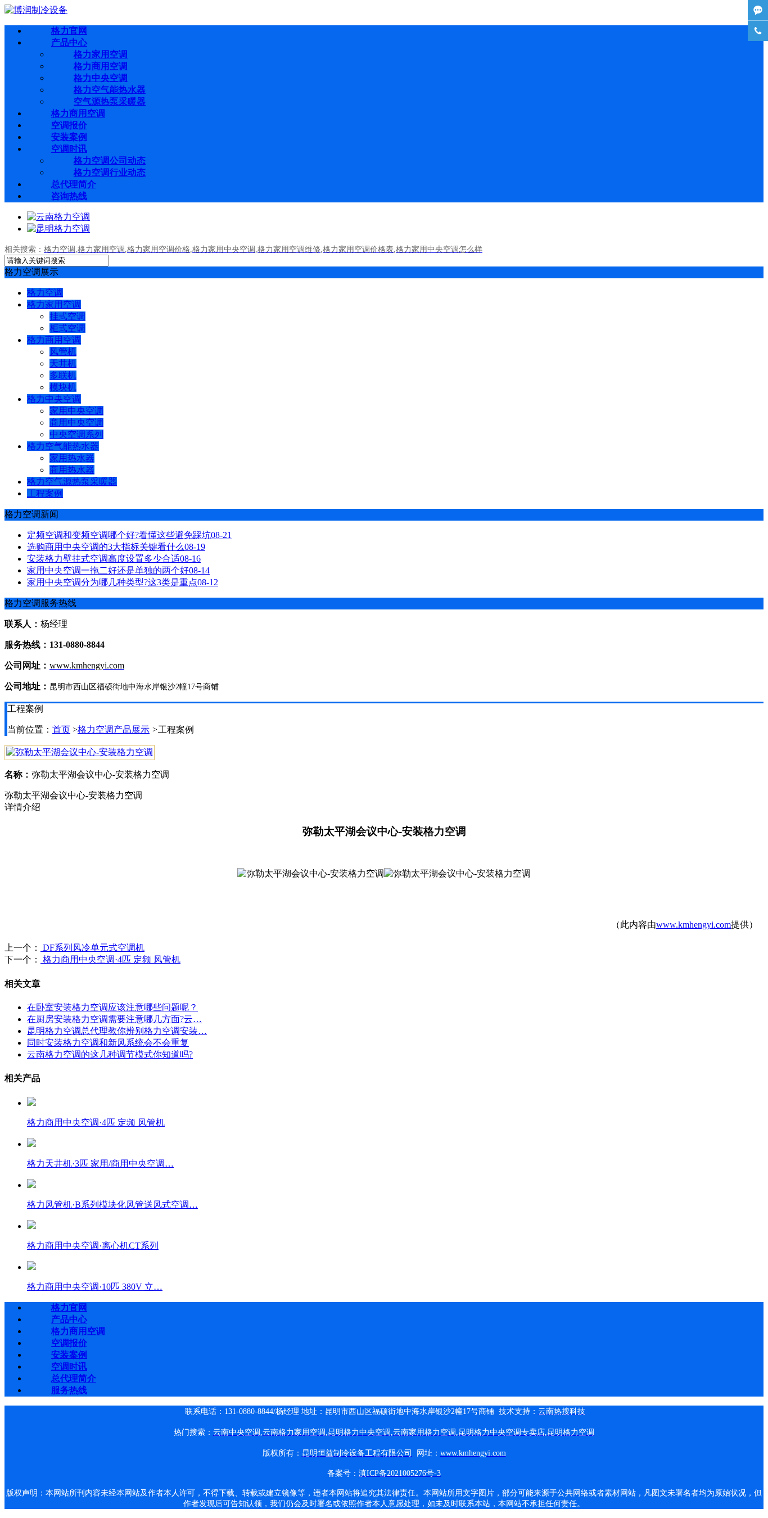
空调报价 (69, 125)
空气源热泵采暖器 (110, 101)
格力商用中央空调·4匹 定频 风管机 (110, 959)
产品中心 (69, 42)
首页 (61, 729)
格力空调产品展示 (114, 729)
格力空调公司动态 (110, 160)
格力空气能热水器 (110, 89)
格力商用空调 (101, 66)
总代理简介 (73, 184)
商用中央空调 (76, 422)
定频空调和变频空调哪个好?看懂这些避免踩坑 (129, 535)
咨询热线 (69, 196)
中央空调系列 (76, 434)
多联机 (62, 375)
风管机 (62, 351)
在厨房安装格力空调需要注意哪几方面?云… (114, 1019)
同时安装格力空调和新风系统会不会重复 (108, 1042)
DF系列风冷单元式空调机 (92, 947)
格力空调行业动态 (110, 172)
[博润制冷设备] (35, 10)
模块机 (62, 387)
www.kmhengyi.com (693, 924)
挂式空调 (67, 316)
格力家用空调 (101, 54)
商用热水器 (71, 470)
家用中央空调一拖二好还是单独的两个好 (118, 570)
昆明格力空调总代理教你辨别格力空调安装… (117, 1031)
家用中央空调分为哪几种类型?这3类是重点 (122, 582)
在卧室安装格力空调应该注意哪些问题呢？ (112, 1007)
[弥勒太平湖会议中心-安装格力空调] (79, 752)
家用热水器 (71, 458)
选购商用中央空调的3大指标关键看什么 (116, 547)
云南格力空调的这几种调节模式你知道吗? (110, 1054)
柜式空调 (67, 328)
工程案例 (45, 493)
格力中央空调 (101, 78)
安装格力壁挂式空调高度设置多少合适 (114, 558)
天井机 (62, 363)
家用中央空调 (76, 410)
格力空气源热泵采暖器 (72, 481)
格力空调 (45, 292)
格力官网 (69, 30)
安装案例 (69, 137)
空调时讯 (69, 148)
